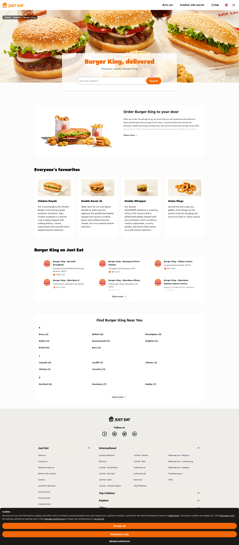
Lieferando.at (139, 467)
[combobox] (111, 81)
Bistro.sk (102, 461)
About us (42, 455)
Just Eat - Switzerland (108, 467)
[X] (124, 434)
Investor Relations (107, 455)
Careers (41, 479)
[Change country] (226, 4)
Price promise (44, 498)
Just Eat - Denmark (107, 473)
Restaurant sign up (46, 467)
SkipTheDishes (140, 485)
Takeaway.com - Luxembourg (180, 461)
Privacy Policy (44, 492)
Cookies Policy (44, 504)
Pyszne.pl (138, 479)
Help (216, 4)
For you (169, 4)
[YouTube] (134, 434)
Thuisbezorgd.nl (175, 473)
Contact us (42, 461)
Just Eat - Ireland (141, 455)
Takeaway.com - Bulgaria (178, 467)
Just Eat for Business (46, 485)
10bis (170, 479)
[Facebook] (104, 434)
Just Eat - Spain (105, 479)
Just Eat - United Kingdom (110, 485)
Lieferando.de (140, 473)
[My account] (234, 5)
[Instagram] (114, 434)
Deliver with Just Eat (193, 4)
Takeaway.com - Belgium (178, 455)
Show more (129, 135)
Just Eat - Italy (140, 461)
